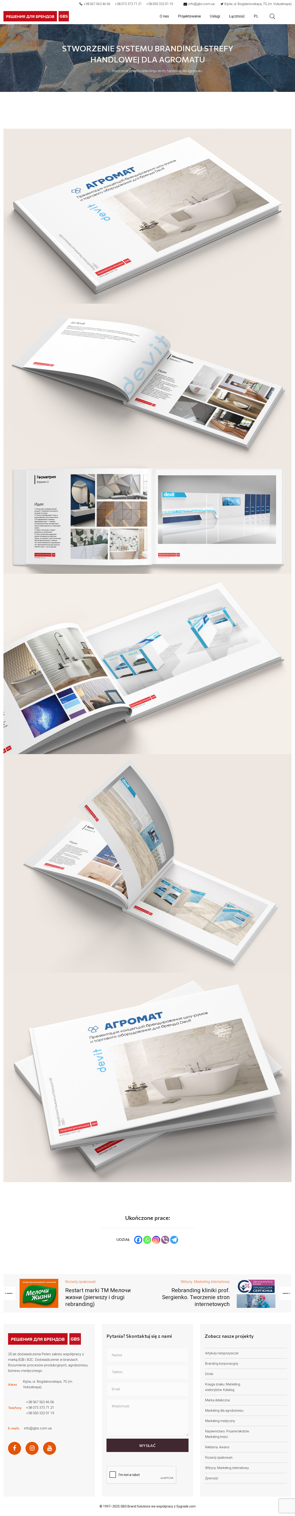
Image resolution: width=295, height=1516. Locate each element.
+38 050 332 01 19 (159, 4)
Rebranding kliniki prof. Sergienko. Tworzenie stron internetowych (196, 1297)
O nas (164, 16)
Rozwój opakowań (80, 1282)
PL (256, 16)
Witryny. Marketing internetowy (205, 1282)
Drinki (209, 1374)
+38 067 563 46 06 (97, 4)
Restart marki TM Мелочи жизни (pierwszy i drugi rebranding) (98, 1297)
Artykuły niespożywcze (221, 1353)
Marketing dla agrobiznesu (224, 1410)
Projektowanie (189, 16)
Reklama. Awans (217, 1447)
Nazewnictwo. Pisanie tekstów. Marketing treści (227, 1434)
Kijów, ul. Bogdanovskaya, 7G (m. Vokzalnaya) (258, 4)
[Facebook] (138, 1240)
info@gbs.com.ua (201, 4)
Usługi (215, 16)
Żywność (211, 1478)
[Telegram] (174, 1240)
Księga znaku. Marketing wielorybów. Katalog (222, 1387)
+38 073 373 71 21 (128, 4)
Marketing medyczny (220, 1421)
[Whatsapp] (147, 1240)
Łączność (237, 16)
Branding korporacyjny (221, 1363)
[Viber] (165, 1240)
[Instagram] (156, 1240)
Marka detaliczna (217, 1400)
